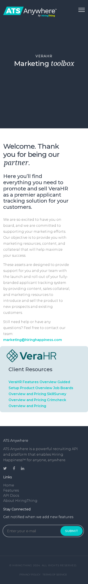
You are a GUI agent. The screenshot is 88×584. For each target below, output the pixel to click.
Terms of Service (55, 574)
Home (8, 485)
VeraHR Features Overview (33, 382)
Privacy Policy (29, 574)
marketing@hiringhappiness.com (32, 340)
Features (11, 490)
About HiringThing (20, 501)
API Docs (11, 496)
